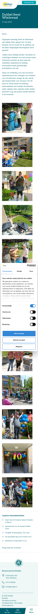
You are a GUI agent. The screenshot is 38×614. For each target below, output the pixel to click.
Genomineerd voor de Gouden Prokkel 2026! (18, 527)
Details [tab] (19, 271)
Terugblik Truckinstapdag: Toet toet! (17, 533)
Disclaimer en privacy (9, 600)
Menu (31, 612)
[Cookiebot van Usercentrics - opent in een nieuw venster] (27, 265)
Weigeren (19, 346)
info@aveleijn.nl (11, 587)
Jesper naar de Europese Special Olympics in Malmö (19, 521)
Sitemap (5, 598)
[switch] (33, 312)
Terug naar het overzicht (11, 548)
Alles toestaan (19, 333)
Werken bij (29, 2)
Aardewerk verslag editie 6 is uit (16, 541)
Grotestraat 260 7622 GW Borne (11, 576)
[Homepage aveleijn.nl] (19, 563)
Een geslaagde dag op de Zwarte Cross (18, 537)
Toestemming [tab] (7, 271)
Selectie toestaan (19, 340)
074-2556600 (10, 582)
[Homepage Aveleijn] (8, 4)
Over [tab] (31, 271)
